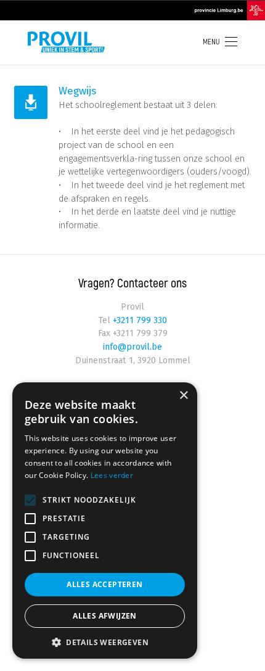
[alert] (104, 520)
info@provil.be (132, 347)
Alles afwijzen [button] (105, 616)
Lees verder (112, 475)
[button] (105, 641)
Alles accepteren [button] (104, 584)
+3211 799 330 (138, 320)
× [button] (183, 395)
